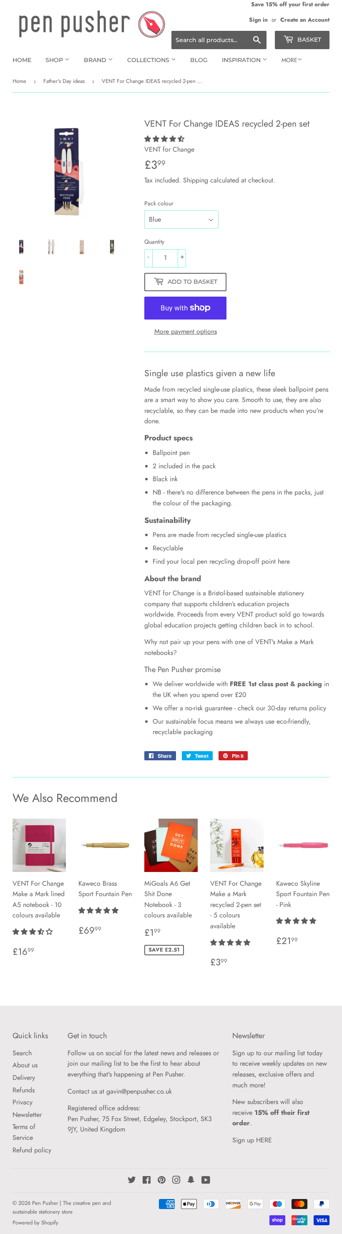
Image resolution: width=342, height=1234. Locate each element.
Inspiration (242, 60)
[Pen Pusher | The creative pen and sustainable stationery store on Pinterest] (161, 1181)
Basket (308, 39)
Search (22, 1053)
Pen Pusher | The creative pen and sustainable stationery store (62, 1207)
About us (25, 1065)
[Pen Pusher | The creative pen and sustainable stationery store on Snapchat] (191, 1181)
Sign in (258, 19)
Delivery (24, 1077)
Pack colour (159, 203)
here (284, 561)
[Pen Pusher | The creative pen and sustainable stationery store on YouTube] (205, 1181)
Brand (96, 60)
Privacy (23, 1102)
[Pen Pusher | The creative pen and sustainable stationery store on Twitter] (132, 1181)
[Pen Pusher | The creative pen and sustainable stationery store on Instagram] (176, 1181)
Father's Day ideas (64, 81)
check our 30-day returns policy (282, 708)
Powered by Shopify (35, 1223)
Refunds (24, 1090)
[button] (165, 139)
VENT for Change (169, 593)
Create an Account (304, 19)
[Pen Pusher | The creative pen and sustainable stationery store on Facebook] (146, 1181)
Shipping (195, 180)
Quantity (154, 241)
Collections (149, 60)
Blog (199, 60)
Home (22, 60)
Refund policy (32, 1150)
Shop (55, 60)
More (289, 60)
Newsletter (27, 1114)
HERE (264, 1140)
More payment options (185, 331)
